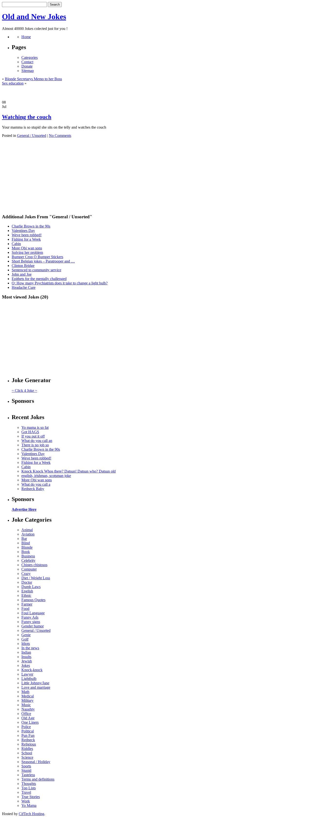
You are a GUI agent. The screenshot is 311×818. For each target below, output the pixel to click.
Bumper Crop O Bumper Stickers (37, 257)
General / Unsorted (31, 135)
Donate (27, 66)
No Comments (60, 135)
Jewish (26, 661)
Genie (26, 635)
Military (27, 700)
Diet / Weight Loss (35, 578)
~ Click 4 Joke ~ (24, 390)
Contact (27, 62)
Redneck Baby (32, 489)
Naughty (28, 709)
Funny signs (30, 622)
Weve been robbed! (27, 235)
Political (27, 731)
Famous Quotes (33, 600)
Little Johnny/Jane (35, 683)
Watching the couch (26, 117)
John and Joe (22, 274)
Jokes (25, 665)
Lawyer (27, 674)
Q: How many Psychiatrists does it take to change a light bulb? (60, 283)
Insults (26, 657)
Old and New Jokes (34, 16)
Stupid (26, 770)
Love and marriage (35, 687)
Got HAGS (30, 432)
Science (27, 757)
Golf (24, 639)
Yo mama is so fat (35, 427)
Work (25, 801)
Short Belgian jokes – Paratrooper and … (43, 261)
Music (26, 705)
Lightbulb (28, 679)
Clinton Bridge (23, 266)
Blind (25, 543)
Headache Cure (23, 287)
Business (28, 556)
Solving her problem (27, 252)
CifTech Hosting (31, 814)
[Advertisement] (155, 93)
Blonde (27, 547)
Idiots (25, 644)
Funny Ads (29, 617)
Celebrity (28, 560)
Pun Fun (28, 735)
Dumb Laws (31, 587)
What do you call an (36, 441)
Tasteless (28, 775)
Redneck (28, 740)
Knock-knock (32, 670)
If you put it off (33, 436)
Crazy (26, 574)
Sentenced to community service (36, 270)
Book (25, 552)
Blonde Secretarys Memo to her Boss (33, 79)
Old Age (28, 718)
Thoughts (28, 784)
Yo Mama (28, 805)
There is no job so (35, 445)
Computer (29, 569)
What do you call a (35, 484)
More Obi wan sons (27, 248)
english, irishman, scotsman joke (46, 476)
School (26, 753)
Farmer (26, 604)
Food (25, 609)
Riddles (27, 749)
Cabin (16, 244)
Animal (27, 530)
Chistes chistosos (34, 565)
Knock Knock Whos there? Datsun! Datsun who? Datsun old (68, 471)
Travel (26, 792)
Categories (29, 57)
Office (26, 714)
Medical (27, 696)
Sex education (13, 83)
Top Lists (28, 788)
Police (26, 727)
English (27, 591)
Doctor (26, 582)
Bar (24, 539)
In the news (30, 648)
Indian (26, 652)
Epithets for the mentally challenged (39, 279)
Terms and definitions (37, 779)
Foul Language (33, 613)
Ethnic (26, 595)
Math (25, 692)
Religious (28, 744)
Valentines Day (23, 231)
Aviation (28, 534)
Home (26, 37)
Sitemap (27, 71)
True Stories (30, 797)
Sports (26, 766)
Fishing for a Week (26, 239)
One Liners (30, 722)
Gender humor (32, 626)
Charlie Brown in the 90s (31, 226)
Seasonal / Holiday (35, 762)
